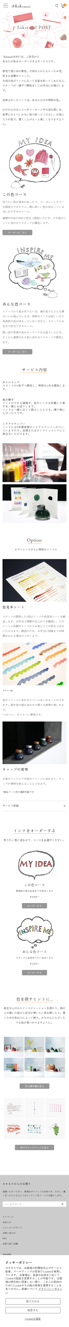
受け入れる (33, 1301)
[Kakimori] (21, 5)
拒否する (32, 1310)
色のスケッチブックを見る (34, 1147)
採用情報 (7, 1254)
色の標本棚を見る (34, 1086)
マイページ (8, 1216)
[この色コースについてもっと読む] (34, 865)
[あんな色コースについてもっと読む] (34, 932)
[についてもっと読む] (34, 1057)
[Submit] (62, 1204)
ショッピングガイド (12, 1227)
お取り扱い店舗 (10, 1243)
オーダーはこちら (17, 232)
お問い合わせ (9, 1232)
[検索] (57, 6)
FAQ (4, 1238)
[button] (63, 6)
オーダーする (34, 905)
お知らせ (7, 1222)
